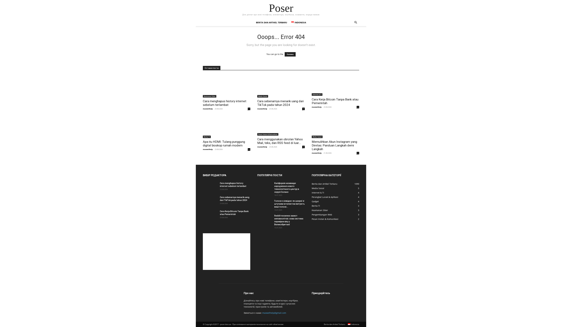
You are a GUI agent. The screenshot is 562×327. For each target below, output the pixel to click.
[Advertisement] (226, 251)
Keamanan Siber (209, 96)
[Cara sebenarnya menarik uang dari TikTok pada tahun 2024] (281, 86)
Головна (290, 54)
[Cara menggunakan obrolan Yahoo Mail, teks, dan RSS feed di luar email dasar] (281, 125)
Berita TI (207, 137)
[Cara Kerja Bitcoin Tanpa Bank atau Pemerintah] (335, 85)
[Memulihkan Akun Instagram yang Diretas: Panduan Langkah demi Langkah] (335, 126)
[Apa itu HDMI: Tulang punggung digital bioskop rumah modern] (226, 126)
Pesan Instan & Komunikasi (267, 134)
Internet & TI (317, 94)
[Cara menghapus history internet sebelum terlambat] (226, 86)
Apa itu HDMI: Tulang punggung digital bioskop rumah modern (224, 143)
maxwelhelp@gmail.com (274, 312)
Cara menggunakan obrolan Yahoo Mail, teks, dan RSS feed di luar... (280, 141)
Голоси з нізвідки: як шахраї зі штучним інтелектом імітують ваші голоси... (289, 204)
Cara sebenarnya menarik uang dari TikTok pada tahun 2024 (280, 103)
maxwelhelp (208, 109)
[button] (355, 22)
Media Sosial (262, 96)
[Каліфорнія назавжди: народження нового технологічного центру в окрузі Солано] (264, 187)
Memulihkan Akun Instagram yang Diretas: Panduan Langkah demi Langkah (334, 145)
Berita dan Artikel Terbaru (271, 22)
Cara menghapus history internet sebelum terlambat (224, 103)
